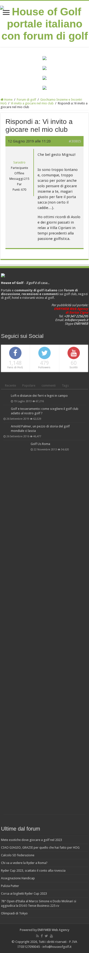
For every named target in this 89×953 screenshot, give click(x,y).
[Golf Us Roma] (15, 627)
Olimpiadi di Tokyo (14, 913)
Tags (65, 385)
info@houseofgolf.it (57, 947)
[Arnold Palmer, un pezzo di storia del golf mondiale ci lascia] (5, 426)
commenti (49, 385)
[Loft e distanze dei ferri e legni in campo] (5, 396)
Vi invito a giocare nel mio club (32, 103)
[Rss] (37, 936)
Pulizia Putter (10, 886)
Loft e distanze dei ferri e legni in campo (39, 395)
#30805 (75, 141)
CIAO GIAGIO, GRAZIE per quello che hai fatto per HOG (40, 847)
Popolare (28, 385)
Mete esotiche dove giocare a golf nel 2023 (31, 840)
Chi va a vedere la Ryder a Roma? (24, 863)
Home (8, 99)
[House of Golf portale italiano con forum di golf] (44, 23)
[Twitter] (46, 936)
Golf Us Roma (40, 444)
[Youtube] (51, 936)
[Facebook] (41, 936)
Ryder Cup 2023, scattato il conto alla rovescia (33, 870)
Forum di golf (26, 99)
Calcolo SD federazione (17, 855)
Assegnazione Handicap (18, 878)
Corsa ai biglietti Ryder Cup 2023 (24, 893)
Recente (10, 385)
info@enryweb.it (76, 320)
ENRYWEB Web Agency (53, 930)
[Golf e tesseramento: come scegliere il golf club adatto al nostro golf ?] (5, 409)
